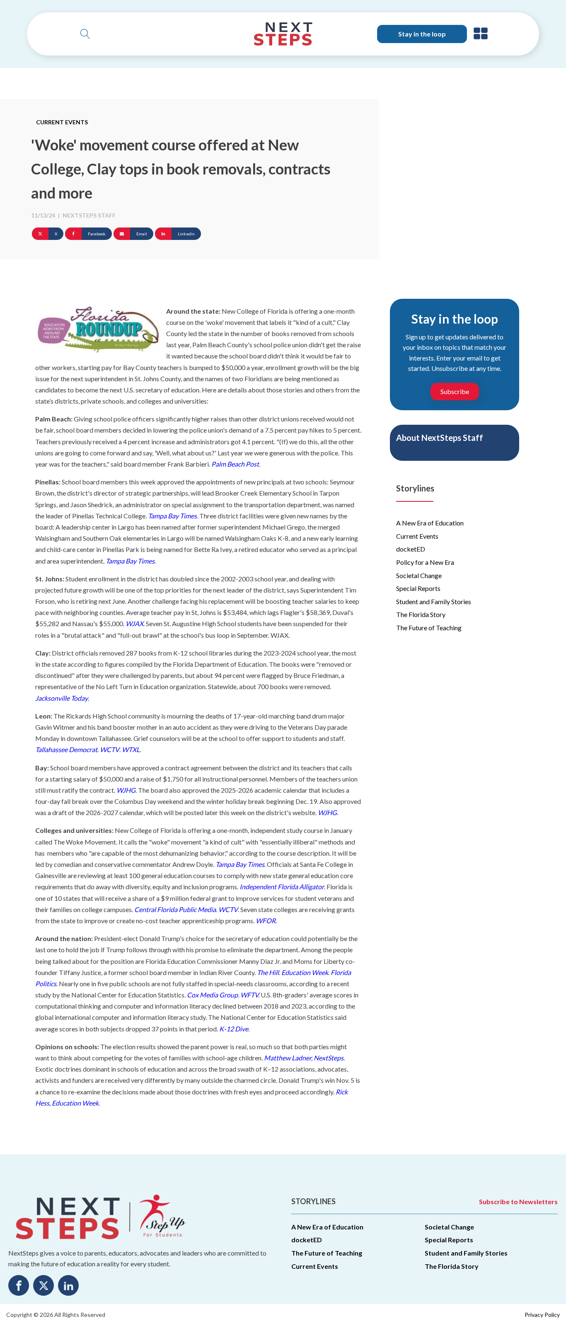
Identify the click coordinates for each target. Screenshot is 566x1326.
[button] (480, 34)
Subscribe (454, 391)
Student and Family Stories (433, 601)
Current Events (62, 122)
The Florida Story (420, 614)
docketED (410, 549)
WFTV (249, 995)
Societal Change (419, 575)
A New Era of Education (430, 523)
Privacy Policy (542, 1314)
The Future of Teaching (429, 628)
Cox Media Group (212, 995)
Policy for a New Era (425, 562)
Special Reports (418, 588)
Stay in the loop (422, 34)
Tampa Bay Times (172, 516)
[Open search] (85, 34)
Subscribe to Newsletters (518, 1201)
